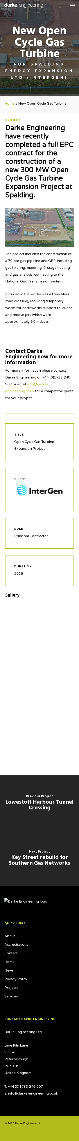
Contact (11, 953)
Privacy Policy (15, 979)
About (9, 936)
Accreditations (16, 944)
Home (9, 103)
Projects (11, 987)
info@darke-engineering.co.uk (33, 1093)
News (9, 970)
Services (11, 996)
